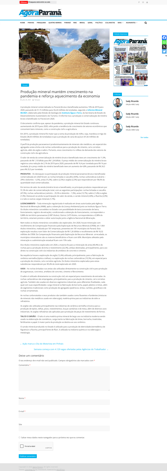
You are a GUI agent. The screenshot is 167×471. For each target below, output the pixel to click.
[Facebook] (164, 37)
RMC (75, 23)
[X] (164, 47)
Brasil (82, 23)
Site (20, 424)
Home (22, 23)
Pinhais (31, 23)
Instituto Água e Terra (72, 113)
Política (98, 23)
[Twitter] (164, 51)
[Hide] (166, 56)
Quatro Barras (55, 23)
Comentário (24, 365)
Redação (37, 100)
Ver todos (144, 137)
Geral (90, 23)
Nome (22, 398)
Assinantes (131, 23)
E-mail (22, 411)
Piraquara (41, 23)
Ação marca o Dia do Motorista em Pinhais (41, 343)
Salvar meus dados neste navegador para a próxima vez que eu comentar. (53, 437)
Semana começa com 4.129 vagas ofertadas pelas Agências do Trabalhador (71, 349)
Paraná (67, 23)
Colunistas (110, 23)
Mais (120, 23)
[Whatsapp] (164, 42)
